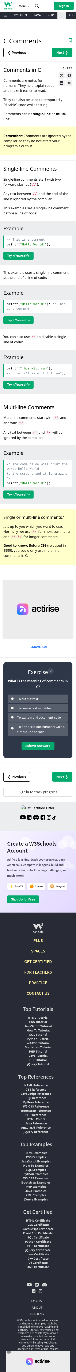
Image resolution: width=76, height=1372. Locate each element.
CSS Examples (36, 1157)
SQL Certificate (38, 1237)
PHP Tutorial (38, 1051)
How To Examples (36, 1165)
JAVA (37, 15)
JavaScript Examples (36, 1161)
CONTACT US (38, 993)
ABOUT (37, 1307)
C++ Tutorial (38, 1060)
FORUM (37, 1301)
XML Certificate (38, 1267)
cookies (54, 1349)
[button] (37, 6)
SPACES (38, 951)
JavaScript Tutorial (38, 1026)
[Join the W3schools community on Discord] (36, 818)
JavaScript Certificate (38, 1229)
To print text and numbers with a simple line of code (41, 729)
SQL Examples (36, 1170)
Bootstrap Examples (35, 1182)
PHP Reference (35, 1115)
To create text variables (34, 708)
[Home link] (8, 5)
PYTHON (20, 15)
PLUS (38, 940)
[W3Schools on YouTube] (23, 818)
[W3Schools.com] (38, 929)
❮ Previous (17, 52)
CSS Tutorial (38, 1022)
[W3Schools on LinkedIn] (29, 818)
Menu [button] (23, 6)
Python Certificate (38, 1241)
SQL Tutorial (38, 1034)
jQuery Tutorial (38, 1064)
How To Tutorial (38, 1030)
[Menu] (5, 15)
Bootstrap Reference (36, 1110)
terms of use (41, 1349)
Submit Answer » (38, 745)
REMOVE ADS (38, 647)
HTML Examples (35, 1153)
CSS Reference (36, 1089)
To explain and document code (39, 717)
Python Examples (35, 1174)
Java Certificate (38, 1254)
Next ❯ (62, 52)
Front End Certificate (38, 1233)
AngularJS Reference (36, 1127)
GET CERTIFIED (38, 961)
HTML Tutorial (38, 1017)
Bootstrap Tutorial (38, 1047)
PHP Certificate (38, 1246)
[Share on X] (61, 75)
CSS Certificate (38, 1224)
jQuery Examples (36, 1199)
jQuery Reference (36, 1131)
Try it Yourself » (18, 255)
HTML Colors (36, 1119)
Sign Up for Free (23, 899)
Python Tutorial (38, 1039)
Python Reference (36, 1102)
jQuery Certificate (38, 1250)
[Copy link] (69, 83)
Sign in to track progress (38, 791)
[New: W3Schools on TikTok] (54, 818)
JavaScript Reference (36, 1093)
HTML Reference (36, 1085)
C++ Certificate (38, 1258)
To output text (27, 699)
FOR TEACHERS (38, 972)
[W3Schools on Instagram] (49, 818)
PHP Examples (36, 1186)
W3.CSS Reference (36, 1106)
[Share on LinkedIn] (61, 83)
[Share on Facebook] (69, 75)
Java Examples (35, 1191)
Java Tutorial (38, 1055)
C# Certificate (38, 1262)
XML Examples (36, 1195)
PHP (51, 15)
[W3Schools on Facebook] (42, 818)
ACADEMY (37, 1314)
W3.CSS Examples (36, 1178)
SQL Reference (36, 1098)
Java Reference (36, 1123)
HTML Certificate (38, 1220)
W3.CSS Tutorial (38, 1043)
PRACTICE (38, 982)
